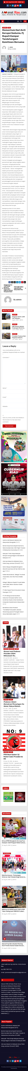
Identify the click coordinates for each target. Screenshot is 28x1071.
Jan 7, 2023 (8, 708)
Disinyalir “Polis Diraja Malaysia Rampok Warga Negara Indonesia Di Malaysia (13, 556)
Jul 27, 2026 (15, 329)
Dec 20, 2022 (9, 761)
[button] (21, 21)
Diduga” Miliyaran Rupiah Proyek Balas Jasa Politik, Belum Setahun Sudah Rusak (14, 584)
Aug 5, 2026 (15, 320)
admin (11, 47)
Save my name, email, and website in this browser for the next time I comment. (13, 420)
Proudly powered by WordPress (9, 1067)
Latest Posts (8, 980)
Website (5, 406)
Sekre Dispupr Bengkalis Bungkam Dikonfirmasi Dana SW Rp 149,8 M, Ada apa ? (14, 569)
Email (5, 397)
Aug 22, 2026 (7, 845)
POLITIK (16, 649)
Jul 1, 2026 (15, 339)
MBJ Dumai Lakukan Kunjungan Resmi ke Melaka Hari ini (18, 328)
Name (5, 388)
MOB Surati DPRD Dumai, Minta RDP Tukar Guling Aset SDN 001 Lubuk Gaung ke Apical (13, 911)
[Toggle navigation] (18, 21)
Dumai (5, 887)
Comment (6, 357)
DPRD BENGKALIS (7, 819)
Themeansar (14, 1068)
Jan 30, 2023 (8, 658)
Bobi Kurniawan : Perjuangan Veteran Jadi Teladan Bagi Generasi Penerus (13, 877)
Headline (4, 27)
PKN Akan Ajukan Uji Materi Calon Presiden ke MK (13, 757)
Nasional (12, 649)
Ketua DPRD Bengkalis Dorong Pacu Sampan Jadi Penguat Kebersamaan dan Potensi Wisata (14, 842)
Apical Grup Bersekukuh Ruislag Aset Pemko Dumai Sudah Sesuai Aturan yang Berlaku (13, 945)
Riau (9, 27)
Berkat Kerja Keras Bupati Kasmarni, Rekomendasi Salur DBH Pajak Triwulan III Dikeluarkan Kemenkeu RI (14, 548)
